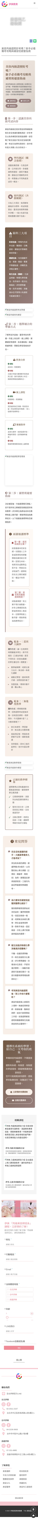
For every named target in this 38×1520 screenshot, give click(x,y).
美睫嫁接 (23, 1479)
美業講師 (6, 1471)
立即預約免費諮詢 (20, 1092)
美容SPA (6, 1483)
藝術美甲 (23, 1475)
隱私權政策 (19, 1498)
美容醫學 (6, 1487)
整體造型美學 (8, 1479)
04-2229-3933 (12, 1429)
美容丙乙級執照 (25, 1487)
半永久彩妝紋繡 (9, 1475)
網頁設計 (30, 1511)
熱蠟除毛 (23, 1483)
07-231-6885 (11, 1450)
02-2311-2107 (12, 1409)
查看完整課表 (20, 1100)
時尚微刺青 (23, 1471)
